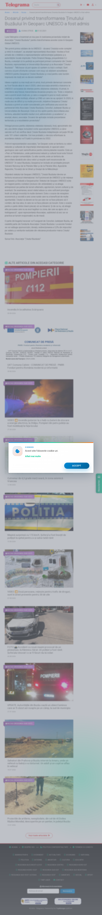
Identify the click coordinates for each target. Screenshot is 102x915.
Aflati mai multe (33, 456)
